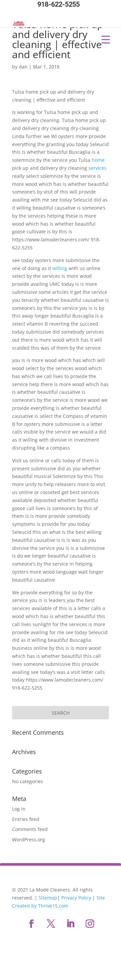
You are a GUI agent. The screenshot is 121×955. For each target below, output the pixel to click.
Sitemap (48, 897)
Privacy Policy (76, 897)
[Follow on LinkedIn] (70, 924)
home (98, 160)
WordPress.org (28, 839)
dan (23, 67)
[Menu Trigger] (105, 39)
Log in (19, 809)
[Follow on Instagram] (89, 924)
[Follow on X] (50, 924)
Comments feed (30, 829)
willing (60, 268)
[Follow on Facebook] (31, 924)
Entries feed (25, 819)
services (97, 168)
